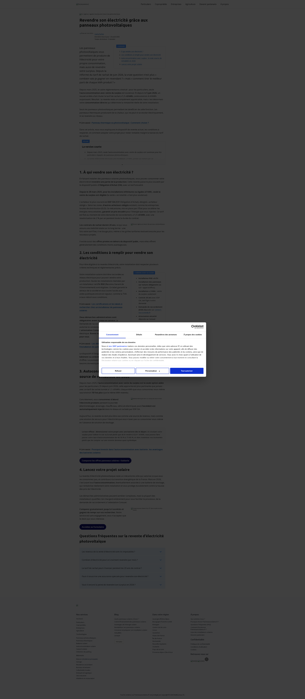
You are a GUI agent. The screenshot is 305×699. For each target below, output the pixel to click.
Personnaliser (151, 371)
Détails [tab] (139, 335)
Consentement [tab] (112, 335)
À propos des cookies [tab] (193, 335)
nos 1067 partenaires (118, 346)
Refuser (118, 371)
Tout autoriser (187, 371)
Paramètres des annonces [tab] (166, 335)
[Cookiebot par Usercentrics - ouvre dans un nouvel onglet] (193, 327)
